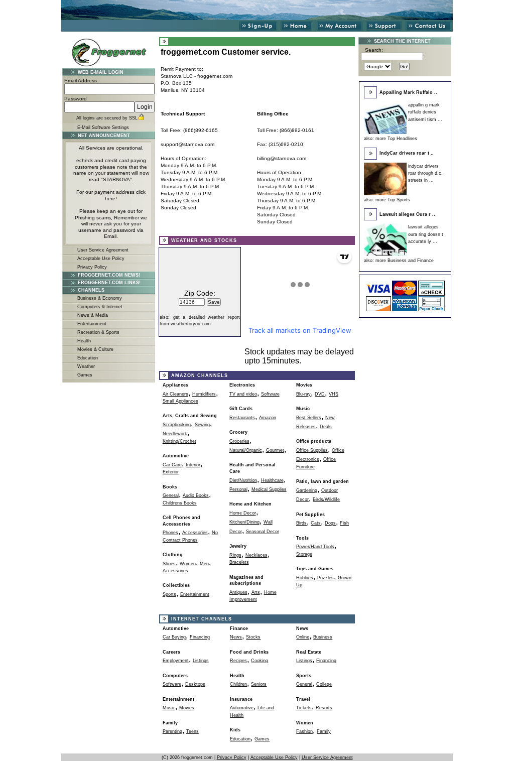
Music (303, 408)
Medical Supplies (269, 489)
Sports (169, 594)
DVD (320, 394)
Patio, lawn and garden (322, 481)
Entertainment (91, 323)
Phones (170, 532)
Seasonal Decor (262, 531)
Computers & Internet (99, 306)
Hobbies (304, 577)
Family (324, 731)
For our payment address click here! (111, 195)
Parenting (172, 731)
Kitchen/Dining (244, 522)
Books (170, 486)
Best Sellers (308, 417)
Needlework (175, 433)
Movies (304, 385)
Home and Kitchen (250, 503)
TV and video (243, 394)
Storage (304, 554)
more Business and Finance (404, 260)
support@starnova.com (187, 144)
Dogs (330, 523)
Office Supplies (312, 450)
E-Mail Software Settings (103, 127)
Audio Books (196, 495)
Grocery (238, 432)
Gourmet (275, 450)
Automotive (176, 455)
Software (270, 394)
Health (84, 340)
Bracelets (239, 562)
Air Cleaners (175, 394)
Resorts (324, 707)
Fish (344, 523)
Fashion (304, 731)
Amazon (267, 417)
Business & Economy (99, 298)
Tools (302, 538)
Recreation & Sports (98, 332)
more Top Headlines (396, 138)
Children (238, 684)
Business (322, 637)
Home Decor (242, 513)
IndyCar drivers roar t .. (406, 153)
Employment (176, 660)
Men (204, 563)
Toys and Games (314, 568)
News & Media (92, 315)
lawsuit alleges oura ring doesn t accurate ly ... (425, 234)
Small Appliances (180, 401)
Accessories (195, 532)
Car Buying (174, 637)
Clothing (173, 554)
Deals (326, 426)
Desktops (195, 684)
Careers (171, 652)
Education (87, 357)
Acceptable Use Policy (100, 258)
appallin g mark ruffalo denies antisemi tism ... (425, 112)
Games (84, 374)
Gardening (306, 490)
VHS (333, 394)
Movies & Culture (95, 349)
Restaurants (242, 417)
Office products (313, 441)
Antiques (238, 592)
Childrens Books (180, 502)
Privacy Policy (92, 267)
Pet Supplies (310, 514)
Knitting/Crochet (179, 441)
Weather (86, 366)
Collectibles (176, 585)
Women (188, 563)
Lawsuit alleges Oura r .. (407, 214)
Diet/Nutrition (243, 480)
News (236, 637)
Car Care (172, 464)
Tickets (304, 707)
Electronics (242, 385)
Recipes (238, 660)
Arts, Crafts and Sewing (190, 415)
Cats (316, 523)
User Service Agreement (102, 249)
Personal (238, 489)
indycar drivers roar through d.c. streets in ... (425, 173)
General (171, 495)
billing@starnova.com (281, 158)
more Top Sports (392, 199)
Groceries (239, 441)
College (324, 684)
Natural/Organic (245, 450)
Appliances (175, 385)
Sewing (202, 424)
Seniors (259, 684)
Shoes (169, 563)
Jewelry (237, 546)
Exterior (171, 471)
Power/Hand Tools (315, 546)
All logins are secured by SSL (107, 117)
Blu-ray (303, 394)
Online (302, 637)
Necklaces (256, 555)
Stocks (253, 637)
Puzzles (325, 577)
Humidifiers (204, 394)
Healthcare (272, 480)
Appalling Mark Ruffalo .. (408, 92)
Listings (201, 660)
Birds (301, 523)
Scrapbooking (177, 424)
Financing (200, 637)
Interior (193, 464)
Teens (192, 731)
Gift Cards (240, 408)
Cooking (259, 660)
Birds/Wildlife (326, 499)
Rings (235, 555)
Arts (255, 592)
